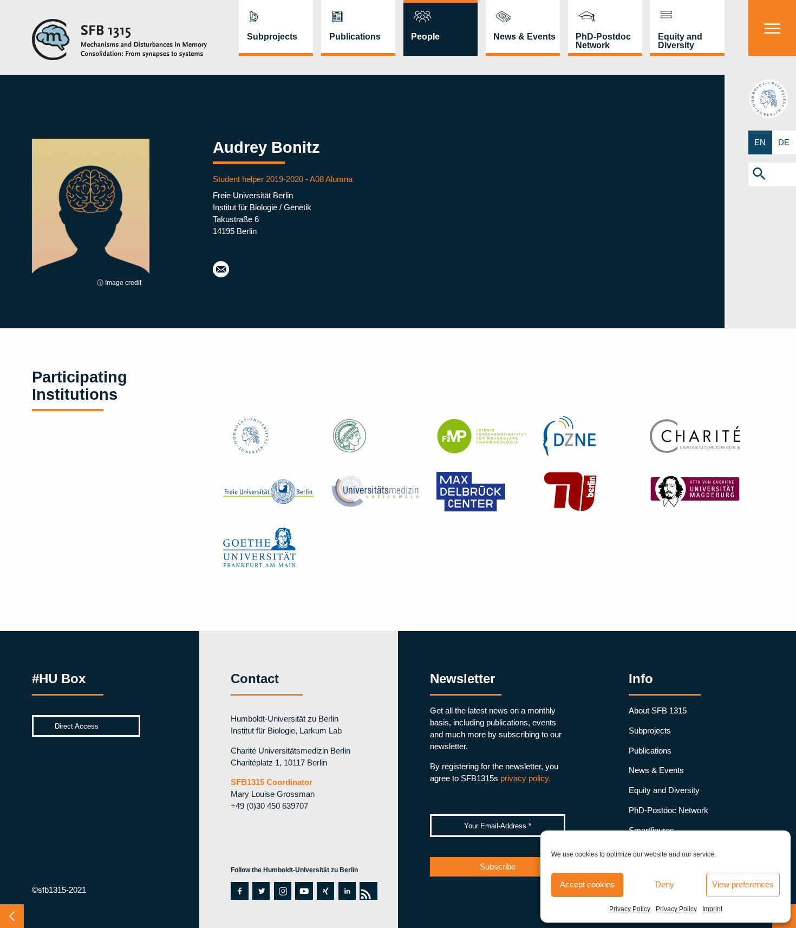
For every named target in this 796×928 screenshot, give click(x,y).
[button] (772, 174)
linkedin (346, 890)
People (425, 36)
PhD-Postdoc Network (603, 40)
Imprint (712, 909)
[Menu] (772, 28)
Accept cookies (587, 884)
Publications (355, 36)
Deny (664, 884)
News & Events (524, 36)
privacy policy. (525, 778)
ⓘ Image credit (119, 283)
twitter (260, 890)
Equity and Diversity (680, 40)
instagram (282, 890)
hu (772, 98)
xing (324, 890)
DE (784, 142)
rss (365, 890)
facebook (237, 890)
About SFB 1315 (658, 710)
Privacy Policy (629, 909)
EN (760, 142)
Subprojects (272, 36)
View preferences (743, 884)
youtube (301, 890)
